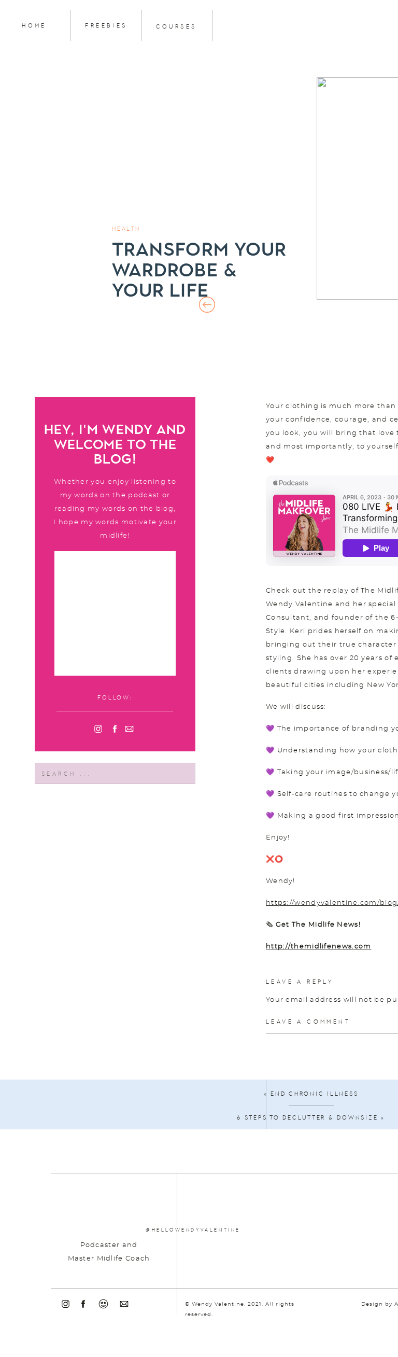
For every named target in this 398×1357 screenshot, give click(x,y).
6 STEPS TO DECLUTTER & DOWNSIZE (307, 1117)
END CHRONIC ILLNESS (314, 1093)
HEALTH (126, 229)
